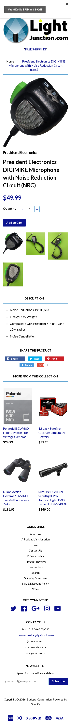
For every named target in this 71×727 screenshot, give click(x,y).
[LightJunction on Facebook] (24, 607)
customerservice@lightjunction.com (35, 635)
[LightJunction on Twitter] (13, 607)
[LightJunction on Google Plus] (35, 607)
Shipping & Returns (35, 578)
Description (34, 298)
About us (35, 534)
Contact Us (35, 550)
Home (10, 61)
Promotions (36, 567)
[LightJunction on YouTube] (57, 607)
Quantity (9, 208)
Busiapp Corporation (39, 699)
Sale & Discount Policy (35, 583)
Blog (35, 545)
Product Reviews (35, 561)
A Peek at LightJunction (35, 539)
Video (35, 589)
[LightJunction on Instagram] (47, 607)
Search (36, 572)
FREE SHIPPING (35, 49)
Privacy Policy (35, 556)
